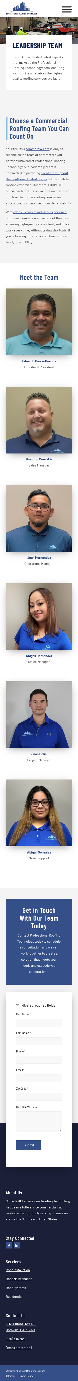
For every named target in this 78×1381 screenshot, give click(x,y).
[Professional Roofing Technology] (32, 8)
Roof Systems (16, 1288)
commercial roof (38, 149)
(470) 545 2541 (16, 1339)
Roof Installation (18, 1270)
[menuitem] (10, 1376)
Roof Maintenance (19, 1279)
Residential (14, 1296)
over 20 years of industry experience (40, 212)
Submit (29, 1145)
